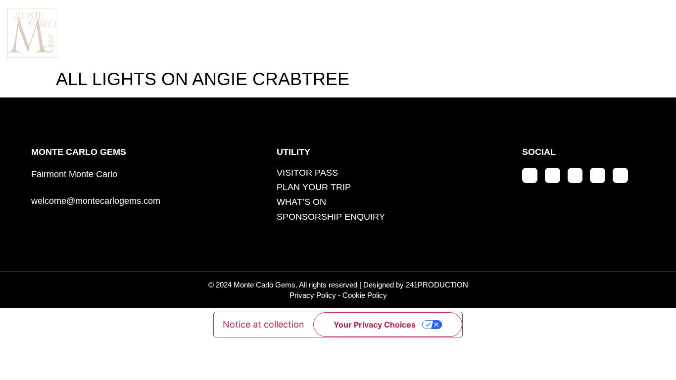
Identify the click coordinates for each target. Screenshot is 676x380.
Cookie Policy (364, 295)
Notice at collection (263, 324)
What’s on (460, 32)
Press (551, 32)
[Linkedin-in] (575, 175)
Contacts (642, 32)
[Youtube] (597, 175)
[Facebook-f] (552, 175)
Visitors (365, 32)
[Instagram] (529, 175)
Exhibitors (268, 32)
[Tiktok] (620, 175)
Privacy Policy (313, 295)
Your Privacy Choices (375, 325)
